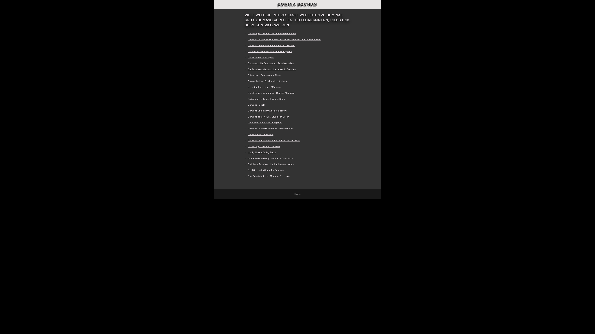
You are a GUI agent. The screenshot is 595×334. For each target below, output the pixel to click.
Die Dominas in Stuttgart (261, 57)
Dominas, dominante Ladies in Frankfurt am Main (274, 140)
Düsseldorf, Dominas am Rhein (264, 75)
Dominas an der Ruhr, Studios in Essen (268, 117)
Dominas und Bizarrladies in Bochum (267, 110)
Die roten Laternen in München (264, 87)
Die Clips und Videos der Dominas (266, 170)
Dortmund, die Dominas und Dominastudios (271, 63)
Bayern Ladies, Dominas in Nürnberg (267, 81)
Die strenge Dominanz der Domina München (271, 93)
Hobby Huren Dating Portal (262, 152)
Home (297, 194)
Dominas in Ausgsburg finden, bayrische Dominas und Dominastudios (284, 39)
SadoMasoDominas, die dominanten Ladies (271, 164)
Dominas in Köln (256, 105)
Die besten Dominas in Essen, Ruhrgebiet (270, 51)
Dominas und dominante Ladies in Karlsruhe (271, 45)
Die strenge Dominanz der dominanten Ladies (272, 33)
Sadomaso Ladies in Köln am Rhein (266, 99)
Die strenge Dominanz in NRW (264, 146)
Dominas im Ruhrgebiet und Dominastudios (271, 128)
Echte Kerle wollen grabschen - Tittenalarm (270, 158)
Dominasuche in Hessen (260, 134)
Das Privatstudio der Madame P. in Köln (269, 176)
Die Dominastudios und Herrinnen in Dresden (272, 69)
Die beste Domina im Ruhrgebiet (265, 122)
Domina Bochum (297, 4)
